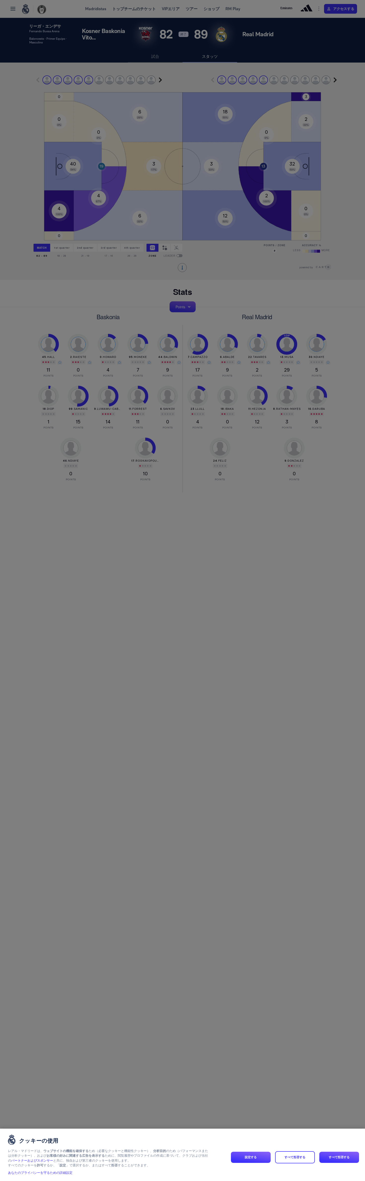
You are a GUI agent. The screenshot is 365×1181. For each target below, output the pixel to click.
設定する (251, 1157)
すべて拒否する (295, 1157)
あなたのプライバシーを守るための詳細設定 (40, 1173)
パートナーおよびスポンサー (32, 1160)
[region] (182, 1155)
